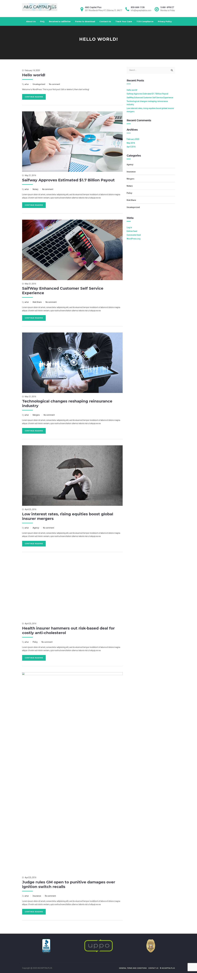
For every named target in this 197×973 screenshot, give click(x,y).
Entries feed (132, 231)
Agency (36, 528)
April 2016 (131, 147)
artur (27, 84)
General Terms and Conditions (133, 968)
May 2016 (131, 143)
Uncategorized (39, 84)
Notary (35, 189)
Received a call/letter (60, 21)
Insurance (37, 896)
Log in (129, 227)
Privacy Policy (165, 21)
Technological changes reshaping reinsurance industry (147, 103)
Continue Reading (34, 97)
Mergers (36, 415)
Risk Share (37, 302)
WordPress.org (133, 239)
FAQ (42, 21)
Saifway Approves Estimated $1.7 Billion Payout (68, 180)
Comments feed (134, 235)
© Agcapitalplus (167, 968)
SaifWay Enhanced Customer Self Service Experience (150, 97)
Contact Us (105, 21)
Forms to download (85, 21)
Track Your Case (123, 21)
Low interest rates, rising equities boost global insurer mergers (150, 110)
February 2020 (133, 139)
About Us (31, 21)
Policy (35, 642)
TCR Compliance (144, 21)
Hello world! (33, 75)
